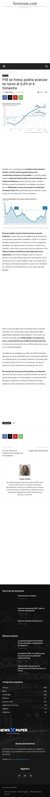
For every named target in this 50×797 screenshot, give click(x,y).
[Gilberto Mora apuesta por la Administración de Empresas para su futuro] (9, 670)
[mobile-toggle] (4, 66)
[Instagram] (25, 775)
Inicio (4, 72)
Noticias (10, 72)
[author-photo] (25, 476)
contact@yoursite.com (20, 759)
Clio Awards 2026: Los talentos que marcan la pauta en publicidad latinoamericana (31, 656)
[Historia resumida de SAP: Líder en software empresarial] (9, 612)
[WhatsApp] (20, 97)
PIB (14, 423)
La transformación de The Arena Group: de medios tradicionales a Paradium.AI (30, 643)
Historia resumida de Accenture (30, 621)
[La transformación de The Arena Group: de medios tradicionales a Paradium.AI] (9, 644)
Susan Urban (9, 92)
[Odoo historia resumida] (9, 599)
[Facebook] (4, 97)
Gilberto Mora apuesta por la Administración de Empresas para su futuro (32, 668)
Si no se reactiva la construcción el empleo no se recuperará (12, 453)
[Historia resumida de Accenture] (9, 624)
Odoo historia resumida (27, 596)
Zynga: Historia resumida (38, 451)
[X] (10, 97)
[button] (46, 66)
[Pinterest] (15, 97)
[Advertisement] (25, 37)
